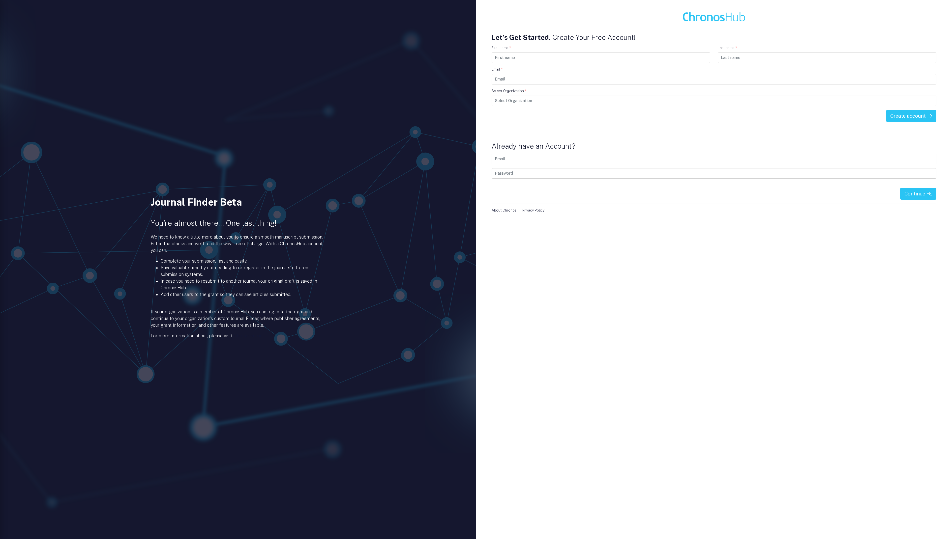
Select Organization (509, 91)
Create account (908, 116)
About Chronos (504, 210)
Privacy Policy (533, 210)
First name (501, 48)
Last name (727, 48)
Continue (914, 194)
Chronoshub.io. (248, 335)
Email (497, 69)
